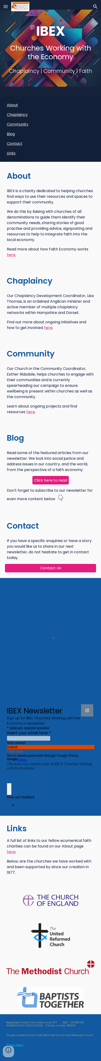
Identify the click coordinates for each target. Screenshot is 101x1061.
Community (17, 124)
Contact (14, 143)
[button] (5, 6)
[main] (50, 42)
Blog (11, 134)
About (12, 105)
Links (11, 153)
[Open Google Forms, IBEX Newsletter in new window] (87, 710)
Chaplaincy (17, 114)
